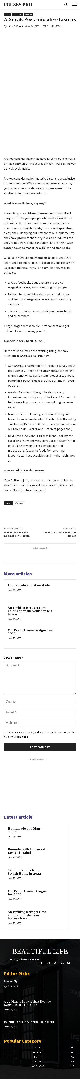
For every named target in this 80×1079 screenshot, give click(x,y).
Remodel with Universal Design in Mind (26, 851)
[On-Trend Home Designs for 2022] (64, 636)
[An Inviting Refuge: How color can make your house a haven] (64, 614)
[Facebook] (20, 35)
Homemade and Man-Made (29, 585)
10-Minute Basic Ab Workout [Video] (29, 1022)
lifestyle (19, 503)
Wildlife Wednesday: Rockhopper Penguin (17, 534)
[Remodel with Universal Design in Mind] (58, 854)
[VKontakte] (62, 962)
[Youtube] (68, 962)
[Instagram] (48, 962)
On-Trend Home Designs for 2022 (30, 632)
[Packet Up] (69, 986)
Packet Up (10, 981)
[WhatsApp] (47, 35)
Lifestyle (17, 15)
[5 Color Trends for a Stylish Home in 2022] (58, 875)
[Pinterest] (38, 35)
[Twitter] (29, 35)
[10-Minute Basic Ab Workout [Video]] (69, 1027)
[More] (56, 35)
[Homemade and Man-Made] (64, 591)
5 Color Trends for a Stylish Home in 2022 (24, 872)
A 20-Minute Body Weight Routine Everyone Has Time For (27, 1003)
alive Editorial (15, 26)
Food (7, 15)
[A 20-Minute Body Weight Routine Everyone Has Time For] (69, 1006)
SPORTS (28, 15)
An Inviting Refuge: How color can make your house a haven (30, 611)
